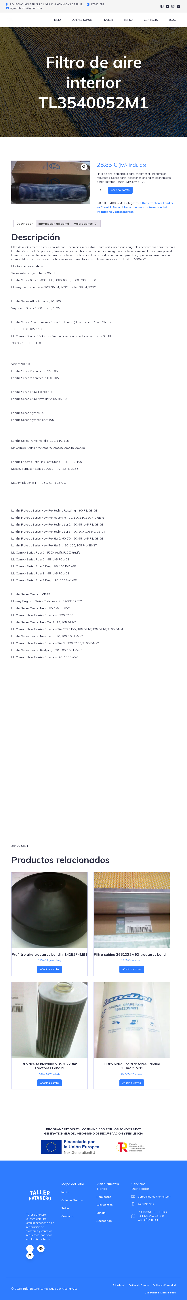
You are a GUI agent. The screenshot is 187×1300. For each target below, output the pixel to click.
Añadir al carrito (120, 190)
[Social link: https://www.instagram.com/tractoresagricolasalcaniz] (31, 1255)
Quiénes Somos (82, 19)
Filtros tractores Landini (156, 203)
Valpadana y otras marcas (115, 211)
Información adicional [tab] (53, 223)
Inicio (57, 19)
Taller (108, 19)
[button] (84, 166)
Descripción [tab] (24, 223)
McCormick (104, 207)
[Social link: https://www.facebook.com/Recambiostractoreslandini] (31, 1248)
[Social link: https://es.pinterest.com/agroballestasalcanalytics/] (42, 1248)
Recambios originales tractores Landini (140, 207)
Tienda (128, 19)
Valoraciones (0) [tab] (86, 223)
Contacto (151, 19)
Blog (172, 19)
